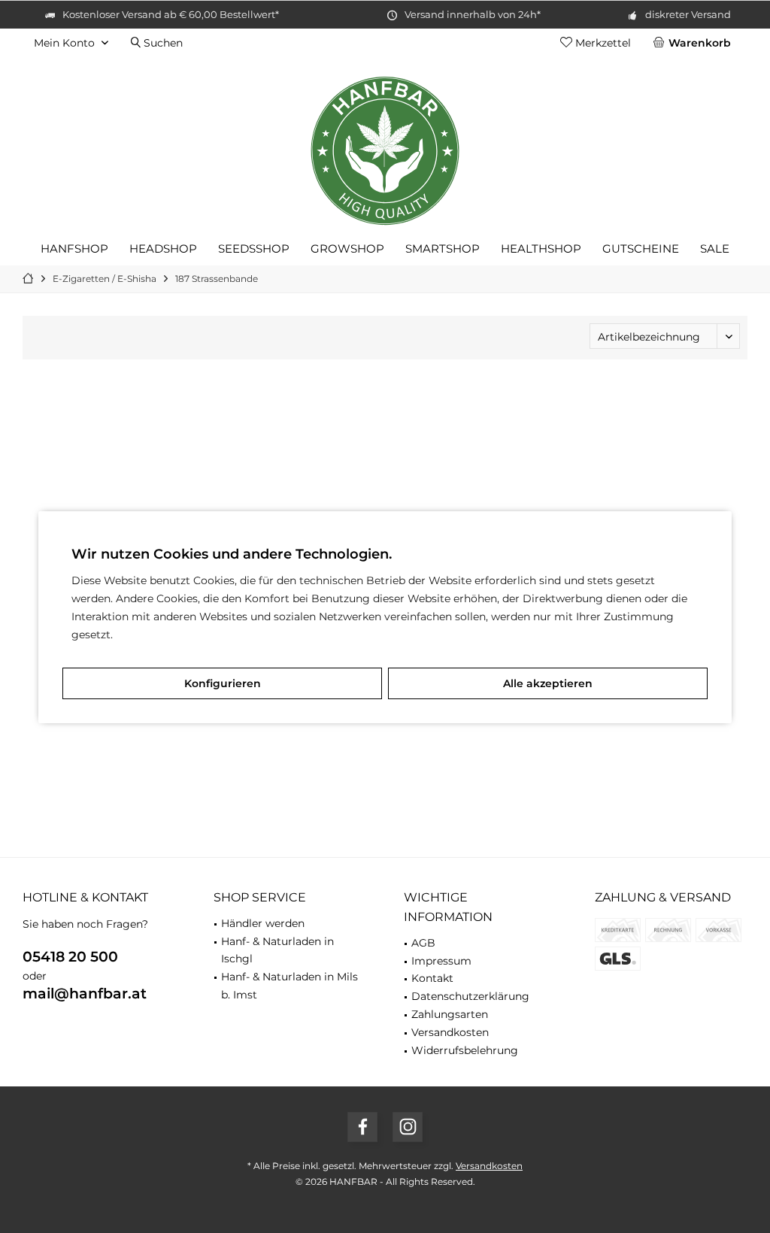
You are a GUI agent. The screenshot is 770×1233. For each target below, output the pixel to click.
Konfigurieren (222, 683)
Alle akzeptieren (548, 683)
